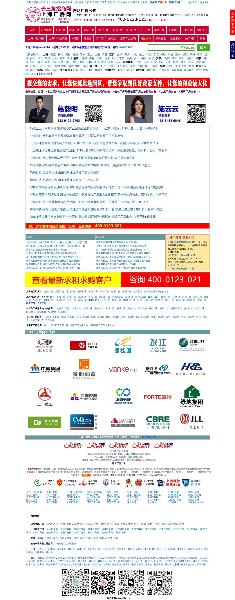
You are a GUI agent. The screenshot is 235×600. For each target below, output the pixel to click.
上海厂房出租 (194, 494)
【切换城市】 (33, 54)
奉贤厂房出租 (113, 497)
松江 (130, 2)
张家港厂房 (104, 296)
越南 (90, 69)
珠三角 (88, 38)
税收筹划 (151, 502)
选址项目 (202, 29)
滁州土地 (164, 308)
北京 (138, 62)
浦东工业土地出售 (186, 549)
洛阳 (40, 62)
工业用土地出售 (195, 502)
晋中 (175, 62)
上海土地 (77, 308)
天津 (102, 2)
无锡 (55, 2)
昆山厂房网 (112, 500)
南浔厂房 (82, 300)
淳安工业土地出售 (106, 558)
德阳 (89, 62)
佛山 (147, 66)
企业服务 (175, 38)
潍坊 (57, 66)
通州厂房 (116, 300)
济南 (191, 62)
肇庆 (132, 66)
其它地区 (49, 320)
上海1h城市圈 (36, 38)
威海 (71, 66)
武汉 (92, 2)
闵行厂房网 (51, 494)
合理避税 (172, 502)
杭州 (76, 2)
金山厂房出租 (93, 497)
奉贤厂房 (159, 29)
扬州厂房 (180, 300)
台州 (136, 58)
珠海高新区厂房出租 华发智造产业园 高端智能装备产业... (54, 264)
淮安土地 (30, 311)
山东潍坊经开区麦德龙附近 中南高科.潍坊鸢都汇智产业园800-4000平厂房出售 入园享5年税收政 (93, 216)
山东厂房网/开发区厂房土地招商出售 (135, 91)
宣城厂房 (191, 300)
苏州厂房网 (72, 500)
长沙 (96, 62)
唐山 (50, 66)
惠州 (125, 66)
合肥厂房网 (112, 538)
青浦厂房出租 (174, 494)
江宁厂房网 (38, 532)
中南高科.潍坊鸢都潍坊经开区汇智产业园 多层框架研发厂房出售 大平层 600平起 (82, 157)
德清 (107, 58)
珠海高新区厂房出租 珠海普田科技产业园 (116, 264)
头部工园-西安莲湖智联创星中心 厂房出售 (46, 249)
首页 (32, 29)
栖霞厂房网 (65, 532)
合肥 (87, 2)
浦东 (125, 2)
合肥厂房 (41, 303)
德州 (63, 66)
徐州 (69, 58)
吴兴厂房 (61, 300)
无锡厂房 (36, 300)
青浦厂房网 (152, 492)
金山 (140, 2)
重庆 (75, 62)
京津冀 (100, 38)
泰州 (192, 54)
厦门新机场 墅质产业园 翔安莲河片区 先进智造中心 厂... (53, 257)
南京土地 (153, 308)
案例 (202, 38)
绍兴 (129, 58)
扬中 (32, 58)
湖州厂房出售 (157, 317)
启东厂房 (105, 300)
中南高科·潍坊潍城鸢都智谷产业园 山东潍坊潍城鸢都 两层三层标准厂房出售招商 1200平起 (89, 201)
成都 (81, 62)
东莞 (110, 66)
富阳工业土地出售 (168, 558)
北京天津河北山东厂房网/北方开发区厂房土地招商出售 (79, 91)
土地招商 (187, 29)
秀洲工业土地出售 (153, 561)
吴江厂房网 (93, 529)
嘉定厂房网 (112, 492)
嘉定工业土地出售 (66, 549)
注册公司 (131, 502)
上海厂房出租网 (34, 492)
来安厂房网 (72, 502)
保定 (160, 62)
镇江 (185, 54)
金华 (151, 58)
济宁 (198, 62)
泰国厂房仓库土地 (59, 325)
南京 (81, 2)
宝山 (115, 2)
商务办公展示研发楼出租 (156, 291)
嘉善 (91, 58)
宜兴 (177, 54)
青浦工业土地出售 (86, 549)
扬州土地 (188, 308)
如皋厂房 (127, 300)
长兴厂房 (71, 300)
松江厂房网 (31, 494)
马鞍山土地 (176, 308)
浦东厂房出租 (32, 497)
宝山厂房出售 (82, 317)
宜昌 (60, 62)
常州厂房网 (150, 529)
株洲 (103, 62)
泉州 (184, 66)
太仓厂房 (71, 296)
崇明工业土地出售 (44, 552)
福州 (170, 66)
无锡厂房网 (136, 529)
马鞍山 (190, 58)
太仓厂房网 (92, 500)
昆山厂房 (82, 296)
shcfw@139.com (176, 265)
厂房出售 (46, 29)
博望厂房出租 (93, 502)
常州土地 (142, 308)
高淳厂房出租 (113, 502)
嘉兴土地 (98, 308)
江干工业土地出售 (87, 561)
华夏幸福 (176, 69)
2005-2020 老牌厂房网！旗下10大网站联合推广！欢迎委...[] (56, 242)
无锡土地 (131, 308)
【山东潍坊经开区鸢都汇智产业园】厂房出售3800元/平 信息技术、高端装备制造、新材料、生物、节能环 (98, 150)
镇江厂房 (169, 300)
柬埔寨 (98, 69)
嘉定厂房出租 (133, 494)
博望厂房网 (72, 538)
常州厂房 (159, 300)
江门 (118, 66)
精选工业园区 (63, 308)
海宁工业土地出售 (121, 564)
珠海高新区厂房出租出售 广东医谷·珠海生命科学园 (121, 268)
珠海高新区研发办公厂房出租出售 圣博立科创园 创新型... (54, 260)
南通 (65, 2)
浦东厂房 (117, 29)
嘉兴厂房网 (112, 494)
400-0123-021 (132, 19)
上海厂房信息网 (74, 492)
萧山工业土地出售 (67, 558)
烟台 (77, 66)
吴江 (156, 54)
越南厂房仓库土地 (79, 325)
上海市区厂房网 (176, 523)
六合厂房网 (79, 532)
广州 (103, 66)
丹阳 (40, 58)
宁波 (121, 58)
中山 (140, 66)
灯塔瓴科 (152, 69)
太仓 (134, 54)
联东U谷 (189, 69)
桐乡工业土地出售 (163, 564)
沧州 (42, 66)
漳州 (177, 66)
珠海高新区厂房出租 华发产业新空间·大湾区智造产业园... (54, 268)
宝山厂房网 (132, 492)
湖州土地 (109, 308)
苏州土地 (88, 308)
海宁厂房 (197, 296)
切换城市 (38, 2)
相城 (163, 54)
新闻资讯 (161, 38)
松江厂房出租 (53, 497)
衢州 (144, 58)
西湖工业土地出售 (46, 561)
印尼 (75, 69)
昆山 (141, 54)
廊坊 (153, 62)
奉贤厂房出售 (97, 317)
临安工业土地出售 (147, 558)
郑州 (32, 62)
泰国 (82, 69)
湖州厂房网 (120, 532)
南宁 (32, 69)
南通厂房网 (164, 529)
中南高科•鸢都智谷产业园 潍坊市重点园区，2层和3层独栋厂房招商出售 (76, 135)
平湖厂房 (176, 296)
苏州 (45, 2)
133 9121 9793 (158, 20)
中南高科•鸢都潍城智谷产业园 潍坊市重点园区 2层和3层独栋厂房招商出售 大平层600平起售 (90, 165)
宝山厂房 (131, 29)
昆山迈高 (30, 73)
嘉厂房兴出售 (142, 317)
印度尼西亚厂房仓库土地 (102, 325)
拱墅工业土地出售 (66, 561)
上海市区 (137, 291)
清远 (155, 66)
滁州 (181, 58)
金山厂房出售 (112, 317)
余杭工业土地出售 (188, 558)
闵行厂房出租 (73, 497)
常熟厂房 (92, 296)
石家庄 (34, 66)
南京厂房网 (193, 500)
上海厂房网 (51, 492)
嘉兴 (60, 2)
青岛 (85, 66)
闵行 (135, 2)
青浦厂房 (60, 29)
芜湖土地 (52, 311)
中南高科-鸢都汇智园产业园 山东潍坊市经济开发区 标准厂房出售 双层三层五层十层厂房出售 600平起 (96, 209)
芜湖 (174, 58)
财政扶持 (146, 38)
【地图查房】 (45, 73)
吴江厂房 (129, 296)
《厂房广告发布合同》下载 (181, 268)
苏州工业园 (140, 296)
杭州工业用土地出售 (142, 564)
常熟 (149, 54)
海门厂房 (137, 300)
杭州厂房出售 (187, 317)
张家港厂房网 (174, 500)
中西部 (75, 38)
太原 (168, 62)
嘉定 (110, 2)
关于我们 (190, 38)
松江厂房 (74, 29)
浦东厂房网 (193, 492)
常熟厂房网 (132, 500)
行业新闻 (114, 451)
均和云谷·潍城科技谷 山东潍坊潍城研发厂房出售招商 (64, 172)
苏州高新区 (117, 296)
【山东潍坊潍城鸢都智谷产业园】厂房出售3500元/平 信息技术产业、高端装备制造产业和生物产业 (94, 143)
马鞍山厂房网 (44, 538)
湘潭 (110, 62)
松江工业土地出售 (105, 549)
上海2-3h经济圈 (58, 38)
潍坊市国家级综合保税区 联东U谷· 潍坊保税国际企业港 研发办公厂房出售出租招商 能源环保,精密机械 (96, 187)
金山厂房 (145, 29)
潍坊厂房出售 (188, 91)
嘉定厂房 (89, 29)
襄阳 (67, 62)
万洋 (198, 69)
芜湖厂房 (201, 300)
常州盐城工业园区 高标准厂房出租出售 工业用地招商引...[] (55, 246)
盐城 (119, 54)
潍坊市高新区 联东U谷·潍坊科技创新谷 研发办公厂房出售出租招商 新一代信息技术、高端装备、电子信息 (98, 194)
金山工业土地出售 (126, 549)
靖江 (199, 54)
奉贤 (144, 2)
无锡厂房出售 (37, 320)
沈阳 (183, 62)
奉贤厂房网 (92, 494)
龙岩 (191, 66)
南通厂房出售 (172, 317)
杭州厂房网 (93, 532)
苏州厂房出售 (127, 317)
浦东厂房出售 (52, 317)
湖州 (70, 2)
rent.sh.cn (101, 469)
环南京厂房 (178, 529)
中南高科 (164, 69)
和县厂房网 (51, 502)
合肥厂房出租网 (94, 492)
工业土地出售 (46, 558)
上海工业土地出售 (46, 549)
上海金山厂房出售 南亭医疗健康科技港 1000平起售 (51, 253)
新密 (47, 62)
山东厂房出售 (168, 91)
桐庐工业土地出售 (127, 558)
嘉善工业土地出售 (81, 564)
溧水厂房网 (31, 502)
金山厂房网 (72, 494)
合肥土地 (62, 311)
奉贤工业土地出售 (146, 549)
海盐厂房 (186, 296)
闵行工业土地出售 (166, 549)
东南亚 (112, 38)
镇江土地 (200, 308)
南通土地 (121, 308)
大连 (55, 69)
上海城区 (173, 29)
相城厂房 (60, 296)
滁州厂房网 (85, 538)
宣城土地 (41, 311)
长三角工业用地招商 (66, 543)
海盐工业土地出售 (101, 564)
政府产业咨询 (128, 38)
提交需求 (204, 2)
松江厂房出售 (67, 317)
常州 (50, 2)
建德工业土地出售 (87, 558)
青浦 (120, 2)
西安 (97, 2)
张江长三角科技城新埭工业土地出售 (182, 561)
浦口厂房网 (52, 532)
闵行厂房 (103, 29)
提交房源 (192, 2)
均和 (205, 69)
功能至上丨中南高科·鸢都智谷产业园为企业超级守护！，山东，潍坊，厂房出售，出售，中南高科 (93, 128)
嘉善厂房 (165, 296)
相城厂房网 (107, 529)
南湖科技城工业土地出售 (130, 561)
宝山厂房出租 (154, 494)
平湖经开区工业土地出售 (58, 564)
